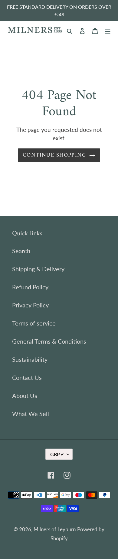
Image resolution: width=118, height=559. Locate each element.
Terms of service (34, 323)
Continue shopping (54, 155)
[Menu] (107, 30)
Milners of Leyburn (55, 529)
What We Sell (30, 413)
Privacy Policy (30, 305)
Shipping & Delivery (38, 268)
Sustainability (30, 359)
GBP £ (57, 454)
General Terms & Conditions (49, 341)
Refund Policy (30, 287)
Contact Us (27, 377)
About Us (24, 395)
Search (21, 250)
